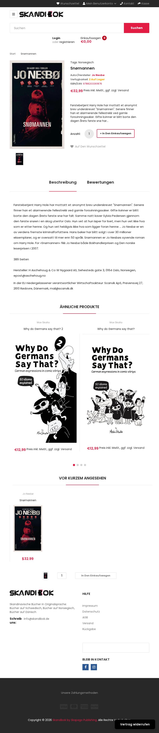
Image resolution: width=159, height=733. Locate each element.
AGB (85, 617)
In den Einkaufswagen (116, 133)
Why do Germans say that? (116, 329)
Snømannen (28, 500)
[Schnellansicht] (59, 393)
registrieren (67, 42)
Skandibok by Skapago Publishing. (75, 720)
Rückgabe (89, 629)
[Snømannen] (19, 159)
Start (13, 54)
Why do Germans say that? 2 (43, 329)
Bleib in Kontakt (96, 659)
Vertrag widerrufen (135, 724)
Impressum (90, 606)
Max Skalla (43, 322)
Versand (123, 90)
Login (56, 38)
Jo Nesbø (98, 75)
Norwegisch (86, 62)
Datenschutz (91, 612)
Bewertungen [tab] (100, 182)
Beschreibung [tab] (63, 182)
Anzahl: (75, 134)
